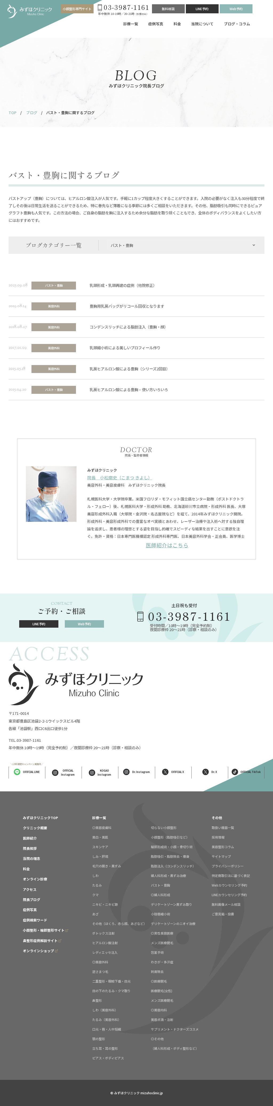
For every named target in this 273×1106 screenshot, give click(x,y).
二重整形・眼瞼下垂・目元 (111, 981)
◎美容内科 (159, 1010)
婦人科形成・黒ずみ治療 (168, 875)
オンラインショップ (38, 950)
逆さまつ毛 (100, 971)
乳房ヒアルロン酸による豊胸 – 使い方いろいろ (129, 389)
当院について (202, 23)
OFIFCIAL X (177, 772)
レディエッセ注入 (105, 952)
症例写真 (155, 23)
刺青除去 (157, 971)
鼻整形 (97, 1000)
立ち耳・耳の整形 (105, 1048)
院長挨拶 (30, 848)
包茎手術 (157, 952)
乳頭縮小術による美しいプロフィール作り (125, 347)
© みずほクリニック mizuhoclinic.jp (136, 1093)
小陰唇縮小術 (160, 914)
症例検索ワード (35, 920)
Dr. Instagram (141, 772)
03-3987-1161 (189, 615)
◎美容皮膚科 (101, 827)
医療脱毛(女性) (161, 990)
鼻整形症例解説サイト (40, 940)
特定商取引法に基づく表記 (231, 875)
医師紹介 (30, 838)
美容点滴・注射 (162, 1019)
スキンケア (100, 846)
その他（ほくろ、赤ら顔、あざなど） (119, 923)
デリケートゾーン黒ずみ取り (171, 904)
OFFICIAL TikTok (250, 772)
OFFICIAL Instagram (68, 772)
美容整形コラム (223, 846)
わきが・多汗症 (162, 962)
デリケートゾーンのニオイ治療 (173, 923)
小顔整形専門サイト (77, 8)
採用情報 (218, 837)
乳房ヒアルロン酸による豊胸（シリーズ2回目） (130, 368)
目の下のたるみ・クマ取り (111, 990)
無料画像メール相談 (226, 904)
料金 (177, 23)
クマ (95, 894)
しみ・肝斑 (100, 856)
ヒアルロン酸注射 (105, 942)
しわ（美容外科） (105, 1010)
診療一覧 (130, 23)
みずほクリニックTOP (40, 817)
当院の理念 (31, 858)
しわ (95, 875)
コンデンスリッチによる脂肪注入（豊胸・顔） (129, 327)
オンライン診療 (35, 878)
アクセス (30, 889)
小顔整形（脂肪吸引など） (170, 837)
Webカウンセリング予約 (229, 885)
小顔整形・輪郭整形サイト (44, 930)
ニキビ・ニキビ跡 (105, 904)
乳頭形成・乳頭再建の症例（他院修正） (123, 285)
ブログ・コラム (237, 23)
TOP (13, 112)
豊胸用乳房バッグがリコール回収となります (127, 306)
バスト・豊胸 (54, 285)
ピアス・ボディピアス (108, 1058)
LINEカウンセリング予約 (229, 894)
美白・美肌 (100, 837)
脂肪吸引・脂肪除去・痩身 (170, 856)
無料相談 (168, 8)
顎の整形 (98, 1038)
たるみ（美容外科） (106, 1019)
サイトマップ (221, 856)
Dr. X (214, 772)
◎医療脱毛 (159, 981)
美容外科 (54, 306)
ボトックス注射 (103, 933)
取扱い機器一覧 (223, 827)
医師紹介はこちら (167, 545)
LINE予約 (202, 8)
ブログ (31, 112)
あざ (95, 914)
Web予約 (236, 8)
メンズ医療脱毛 (162, 942)
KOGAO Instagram (104, 772)
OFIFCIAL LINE (31, 772)
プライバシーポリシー (228, 866)
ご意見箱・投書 (223, 914)
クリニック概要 (35, 827)
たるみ (97, 885)
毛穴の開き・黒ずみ (106, 866)
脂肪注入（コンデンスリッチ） (173, 866)
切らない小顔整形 (163, 827)
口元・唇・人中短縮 (106, 1029)
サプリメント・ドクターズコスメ (175, 1029)
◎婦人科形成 (160, 894)
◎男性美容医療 (162, 933)
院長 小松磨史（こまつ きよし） (119, 477)
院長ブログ (31, 899)
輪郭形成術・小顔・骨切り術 (171, 846)
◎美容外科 (100, 962)
